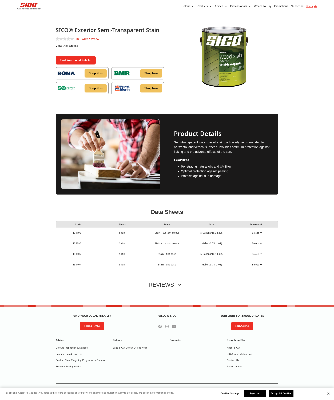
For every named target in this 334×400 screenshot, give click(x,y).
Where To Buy (262, 6)
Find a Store (92, 326)
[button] (187, 6)
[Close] (328, 393)
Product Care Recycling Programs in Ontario (80, 360)
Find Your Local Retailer (76, 60)
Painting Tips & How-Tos (69, 354)
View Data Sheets (67, 45)
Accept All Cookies (281, 393)
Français (311, 6)
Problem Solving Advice (68, 366)
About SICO (233, 347)
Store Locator (234, 366)
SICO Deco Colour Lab (239, 354)
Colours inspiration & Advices (72, 347)
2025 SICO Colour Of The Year (130, 347)
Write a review (90, 39)
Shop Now (95, 73)
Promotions (281, 6)
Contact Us (233, 360)
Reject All (255, 393)
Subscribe (297, 6)
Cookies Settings (230, 393)
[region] (167, 394)
